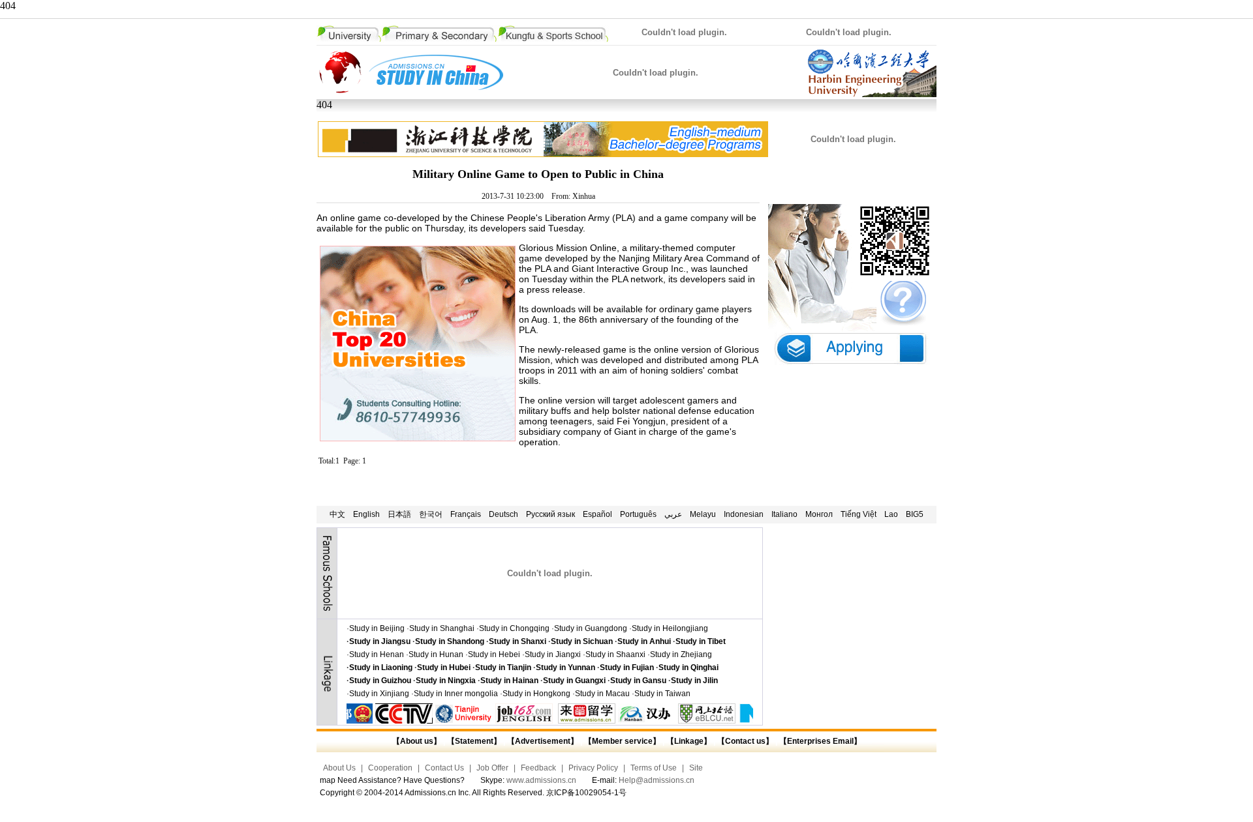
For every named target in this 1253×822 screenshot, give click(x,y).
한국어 (430, 514)
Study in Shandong (449, 641)
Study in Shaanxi (615, 654)
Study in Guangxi (574, 680)
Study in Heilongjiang (670, 628)
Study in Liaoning (380, 667)
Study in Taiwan (662, 693)
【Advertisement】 (542, 741)
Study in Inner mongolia (456, 693)
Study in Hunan (436, 654)
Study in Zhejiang (681, 654)
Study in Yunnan (565, 667)
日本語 (399, 514)
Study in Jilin (694, 680)
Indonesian (744, 514)
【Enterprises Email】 (820, 741)
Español (597, 514)
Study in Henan (376, 654)
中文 (337, 514)
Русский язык (550, 514)
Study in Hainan (509, 680)
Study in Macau (602, 693)
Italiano (784, 514)
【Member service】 (622, 741)
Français (465, 514)
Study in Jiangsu (379, 641)
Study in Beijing (377, 628)
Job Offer (492, 767)
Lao (891, 514)
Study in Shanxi (517, 641)
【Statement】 (474, 741)
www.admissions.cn (541, 780)
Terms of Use (653, 767)
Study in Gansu (638, 680)
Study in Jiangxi (553, 654)
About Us (339, 767)
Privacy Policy (593, 767)
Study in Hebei (494, 654)
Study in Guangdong (590, 628)
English (366, 514)
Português (638, 514)
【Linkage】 (688, 741)
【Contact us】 (744, 741)
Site (696, 767)
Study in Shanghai (441, 628)
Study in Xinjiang (379, 693)
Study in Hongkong (536, 693)
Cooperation (390, 767)
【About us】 (416, 741)
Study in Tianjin (503, 667)
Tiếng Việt (858, 514)
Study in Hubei (444, 667)
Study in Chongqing (514, 628)
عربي (673, 514)
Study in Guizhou (380, 680)
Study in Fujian (627, 667)
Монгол (819, 514)
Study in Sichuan (582, 641)
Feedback (538, 767)
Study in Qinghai (688, 667)
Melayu (703, 514)
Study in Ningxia (446, 680)
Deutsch (503, 514)
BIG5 (914, 514)
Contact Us (444, 767)
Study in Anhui (644, 641)
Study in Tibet (700, 641)
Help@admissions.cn (656, 780)
